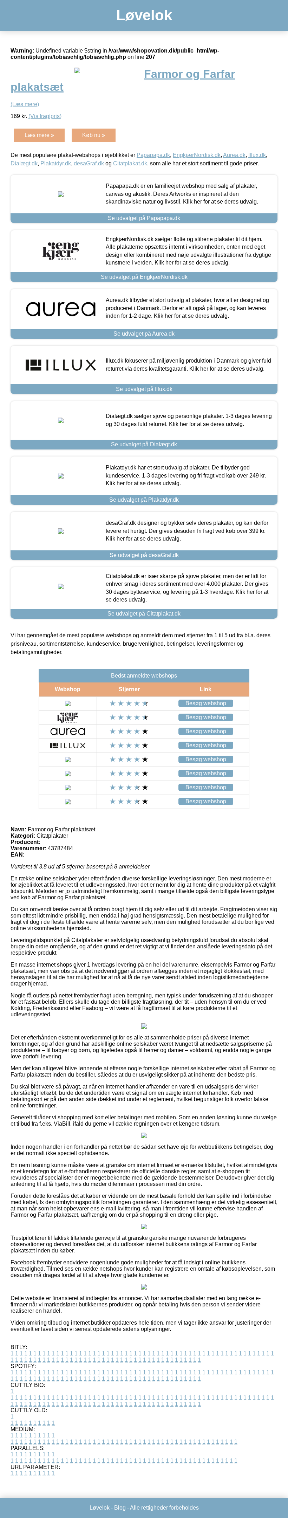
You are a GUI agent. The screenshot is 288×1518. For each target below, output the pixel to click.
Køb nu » (93, 135)
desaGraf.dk (89, 163)
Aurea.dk (234, 155)
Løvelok (144, 15)
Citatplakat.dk (130, 163)
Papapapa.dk (153, 155)
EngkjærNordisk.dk (197, 155)
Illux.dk (257, 155)
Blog (120, 1508)
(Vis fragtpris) (44, 116)
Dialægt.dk (24, 163)
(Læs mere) (25, 104)
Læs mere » (39, 135)
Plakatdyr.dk (55, 163)
